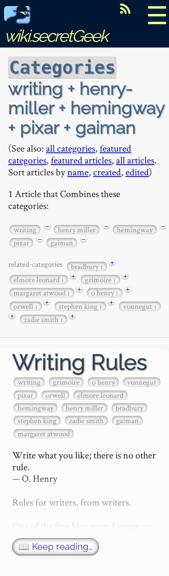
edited (137, 172)
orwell (26, 306)
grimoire (100, 279)
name (78, 172)
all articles (135, 160)
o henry (105, 292)
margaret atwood (42, 292)
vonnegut (140, 306)
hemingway (135, 229)
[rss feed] (125, 8)
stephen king (80, 306)
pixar (21, 242)
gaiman (61, 242)
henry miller (77, 229)
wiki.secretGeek (55, 35)
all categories (70, 148)
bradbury (87, 266)
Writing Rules (79, 362)
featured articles (81, 160)
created (107, 172)
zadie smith (43, 319)
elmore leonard (39, 279)
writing (25, 229)
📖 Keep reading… (55, 547)
